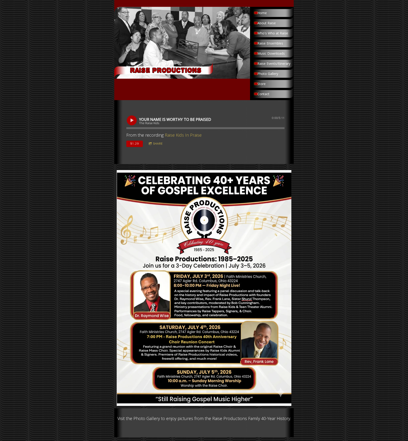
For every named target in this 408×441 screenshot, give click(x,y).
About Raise (266, 23)
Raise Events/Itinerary (273, 63)
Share (158, 144)
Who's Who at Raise (272, 33)
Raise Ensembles (270, 43)
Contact (263, 94)
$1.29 (134, 144)
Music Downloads (271, 53)
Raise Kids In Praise (183, 135)
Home (262, 13)
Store (261, 84)
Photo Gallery (267, 73)
